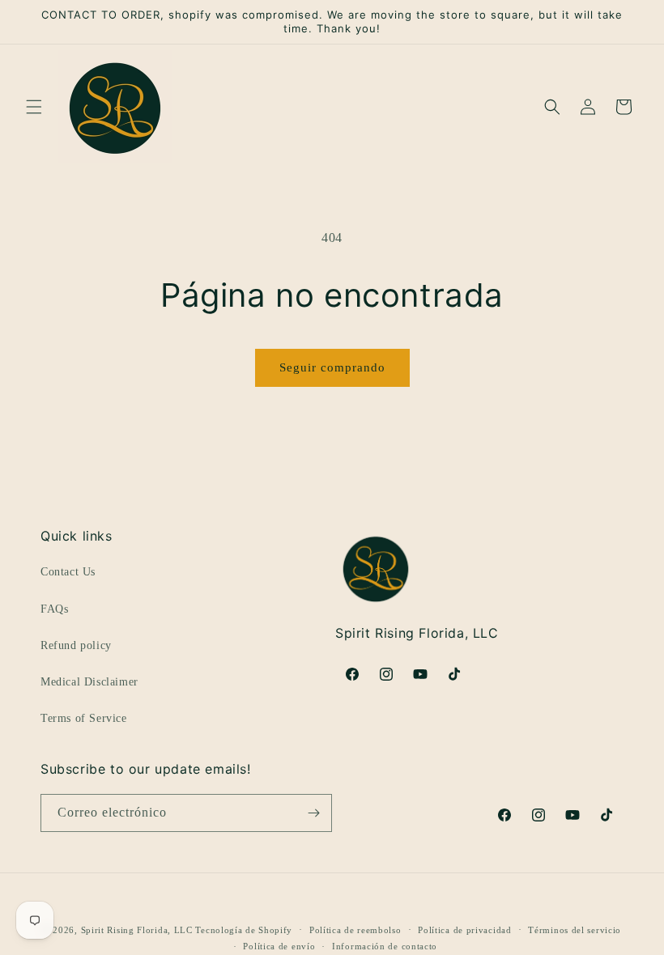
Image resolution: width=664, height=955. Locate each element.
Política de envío (279, 946)
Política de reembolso (355, 930)
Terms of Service (83, 718)
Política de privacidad (464, 930)
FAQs (54, 609)
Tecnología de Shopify (243, 930)
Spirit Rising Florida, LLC (137, 930)
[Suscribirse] (313, 813)
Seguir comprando (332, 367)
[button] (34, 107)
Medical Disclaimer (89, 682)
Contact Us (68, 572)
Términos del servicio (574, 930)
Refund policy (76, 645)
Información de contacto (384, 946)
